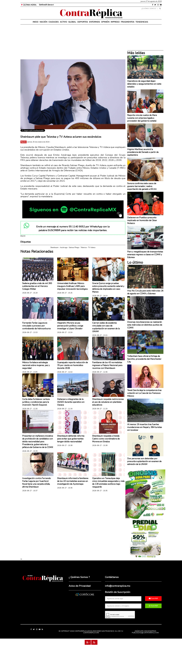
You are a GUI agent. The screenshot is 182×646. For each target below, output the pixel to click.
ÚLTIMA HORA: (30, 4)
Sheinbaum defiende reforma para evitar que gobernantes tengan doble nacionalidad (70, 438)
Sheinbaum (54, 247)
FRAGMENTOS (127, 22)
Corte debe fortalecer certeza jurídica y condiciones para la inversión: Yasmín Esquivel (36, 402)
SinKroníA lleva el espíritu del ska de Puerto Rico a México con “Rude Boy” (71, 4)
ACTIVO (63, 22)
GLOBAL (72, 22)
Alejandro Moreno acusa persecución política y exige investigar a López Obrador (70, 325)
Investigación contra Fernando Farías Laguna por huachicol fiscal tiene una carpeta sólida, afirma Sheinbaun (36, 482)
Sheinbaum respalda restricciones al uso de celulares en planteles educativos (108, 402)
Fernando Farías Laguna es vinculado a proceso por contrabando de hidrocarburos (36, 325)
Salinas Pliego (74, 247)
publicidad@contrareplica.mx (145, 633)
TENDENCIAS (142, 22)
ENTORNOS (94, 22)
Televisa (84, 247)
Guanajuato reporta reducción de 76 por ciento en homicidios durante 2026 (72, 365)
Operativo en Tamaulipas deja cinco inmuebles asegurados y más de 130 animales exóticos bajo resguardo (108, 482)
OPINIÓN (105, 22)
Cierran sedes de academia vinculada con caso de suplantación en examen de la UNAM (106, 327)
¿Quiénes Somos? (148, 9)
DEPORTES (82, 22)
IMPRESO (115, 22)
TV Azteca (91, 247)
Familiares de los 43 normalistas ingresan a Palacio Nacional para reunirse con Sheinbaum (107, 365)
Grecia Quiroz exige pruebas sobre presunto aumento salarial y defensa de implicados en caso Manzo (108, 287)
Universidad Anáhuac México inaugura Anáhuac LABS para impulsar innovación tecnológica (72, 286)
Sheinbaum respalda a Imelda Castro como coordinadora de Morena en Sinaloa (106, 438)
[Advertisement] (72, 42)
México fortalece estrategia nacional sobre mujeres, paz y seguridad (36, 365)
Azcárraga (63, 247)
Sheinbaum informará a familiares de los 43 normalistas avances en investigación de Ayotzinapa (72, 481)
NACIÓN (43, 22)
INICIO (35, 22)
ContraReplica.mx (91, 633)
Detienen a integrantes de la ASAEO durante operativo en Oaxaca (70, 402)
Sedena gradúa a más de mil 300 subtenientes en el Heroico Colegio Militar (37, 286)
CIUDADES (54, 22)
